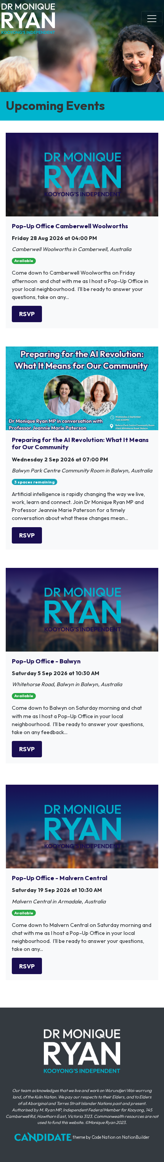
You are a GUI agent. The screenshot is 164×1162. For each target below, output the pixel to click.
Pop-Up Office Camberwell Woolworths (70, 226)
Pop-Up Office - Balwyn (46, 661)
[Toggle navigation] (151, 18)
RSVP (27, 314)
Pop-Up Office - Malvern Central (59, 878)
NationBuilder (136, 1137)
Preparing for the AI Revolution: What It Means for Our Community (80, 443)
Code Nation (104, 1137)
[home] (28, 19)
